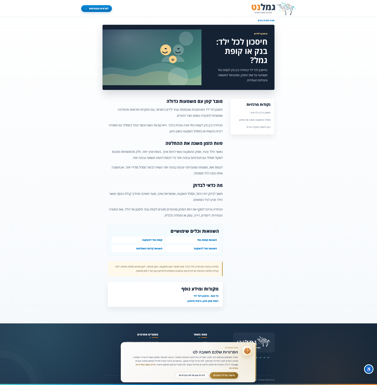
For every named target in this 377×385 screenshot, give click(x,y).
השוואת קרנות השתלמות (149, 248)
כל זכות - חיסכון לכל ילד (206, 296)
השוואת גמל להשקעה (205, 248)
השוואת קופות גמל (207, 240)
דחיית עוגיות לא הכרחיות (192, 375)
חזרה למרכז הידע (266, 20)
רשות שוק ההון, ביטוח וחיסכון (203, 301)
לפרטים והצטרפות (96, 8)
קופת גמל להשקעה (152, 240)
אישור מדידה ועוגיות (224, 375)
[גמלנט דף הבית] (274, 8)
